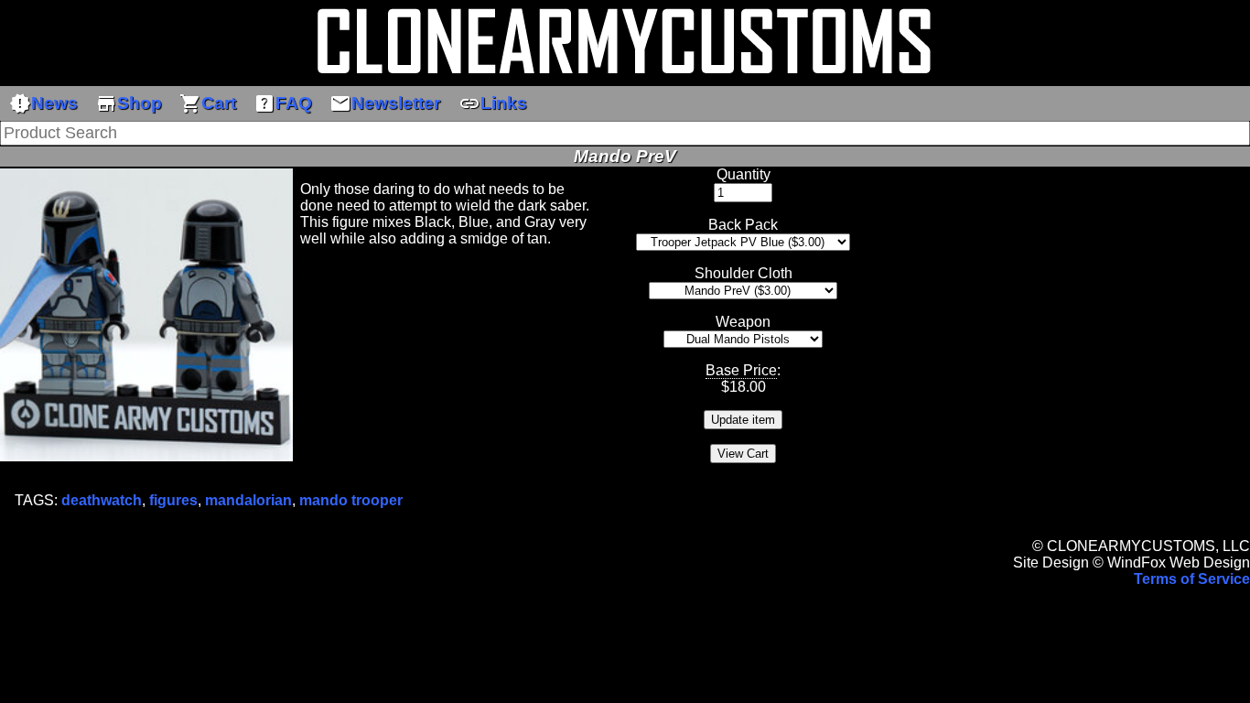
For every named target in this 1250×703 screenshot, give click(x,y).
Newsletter (384, 103)
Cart (207, 103)
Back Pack (743, 225)
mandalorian (248, 500)
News (43, 103)
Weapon (743, 322)
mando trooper (351, 500)
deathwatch (101, 500)
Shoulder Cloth (743, 273)
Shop (128, 103)
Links (492, 103)
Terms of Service (1192, 579)
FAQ (282, 103)
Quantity (743, 174)
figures (173, 500)
